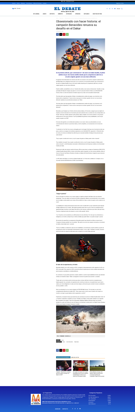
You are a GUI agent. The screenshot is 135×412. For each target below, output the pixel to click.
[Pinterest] (64, 34)
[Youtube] (115, 9)
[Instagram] (110, 9)
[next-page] (59, 379)
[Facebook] (107, 9)
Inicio (57, 18)
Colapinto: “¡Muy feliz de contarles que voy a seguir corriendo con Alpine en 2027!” (63, 373)
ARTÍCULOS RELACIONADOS (63, 357)
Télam (62, 340)
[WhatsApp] (67, 34)
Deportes (61, 18)
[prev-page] (57, 379)
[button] (120, 8)
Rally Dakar (76, 341)
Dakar (64, 341)
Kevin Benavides (70, 341)
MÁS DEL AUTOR (75, 357)
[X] (112, 9)
